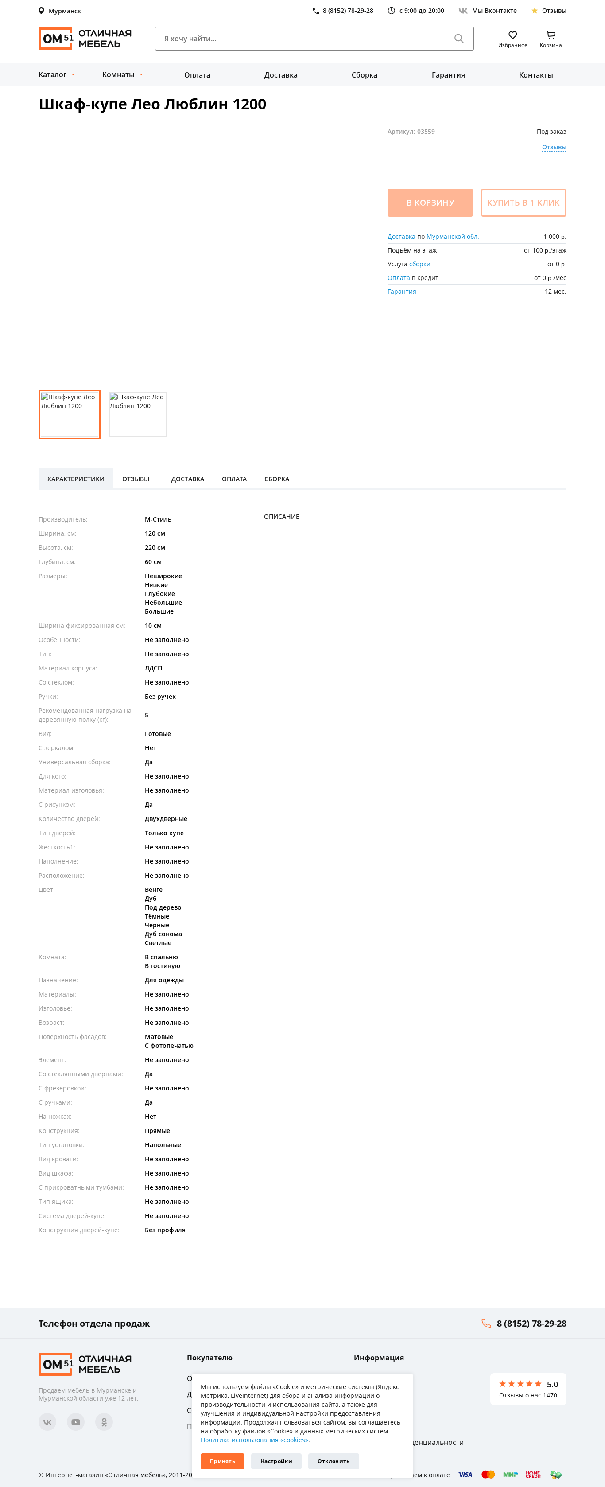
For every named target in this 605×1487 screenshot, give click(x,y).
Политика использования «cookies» (254, 1440)
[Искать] (459, 39)
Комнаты (118, 74)
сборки (419, 264)
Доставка (281, 75)
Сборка (364, 75)
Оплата (197, 75)
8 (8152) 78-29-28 (531, 1323)
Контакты (536, 75)
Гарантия (448, 75)
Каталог (52, 74)
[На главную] (85, 38)
